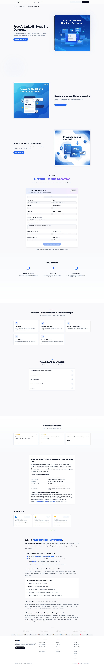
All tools (86, 2)
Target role (29, 211)
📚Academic (55, 634)
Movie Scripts (42, 651)
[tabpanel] (52, 220)
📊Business (48, 634)
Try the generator (59, 104)
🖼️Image (26, 634)
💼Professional (41, 634)
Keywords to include (32, 237)
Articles (42, 2)
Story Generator (42, 646)
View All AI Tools (51, 530)
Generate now (18, 152)
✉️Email (61, 634)
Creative (58, 644)
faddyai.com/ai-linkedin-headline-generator (45, 501)
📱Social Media (33, 634)
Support (75, 658)
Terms (75, 655)
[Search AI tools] (71, 2)
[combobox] (39, 208)
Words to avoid (55, 237)
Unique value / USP (56, 231)
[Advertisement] (51, 60)
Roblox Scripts (42, 642)
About (75, 649)
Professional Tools (22, 6)
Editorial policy (77, 646)
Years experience (56, 205)
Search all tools (21, 647)
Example (74, 190)
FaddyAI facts (76, 644)
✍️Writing (14, 634)
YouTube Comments (43, 649)
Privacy (75, 653)
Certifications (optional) (32, 231)
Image (57, 649)
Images (38, 2)
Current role (30, 200)
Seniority (29, 205)
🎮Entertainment (75, 634)
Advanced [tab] (68, 196)
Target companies (56, 211)
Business (58, 651)
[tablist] (52, 197)
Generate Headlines (19, 39)
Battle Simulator (42, 644)
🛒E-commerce (89, 634)
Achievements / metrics (32, 223)
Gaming (28, 2)
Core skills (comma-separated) (34, 217)
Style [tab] (52, 196)
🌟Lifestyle (67, 634)
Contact (75, 651)
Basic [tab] (36, 196)
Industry (54, 200)
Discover (23, 2)
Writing (33, 2)
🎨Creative (20, 634)
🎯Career (82, 634)
